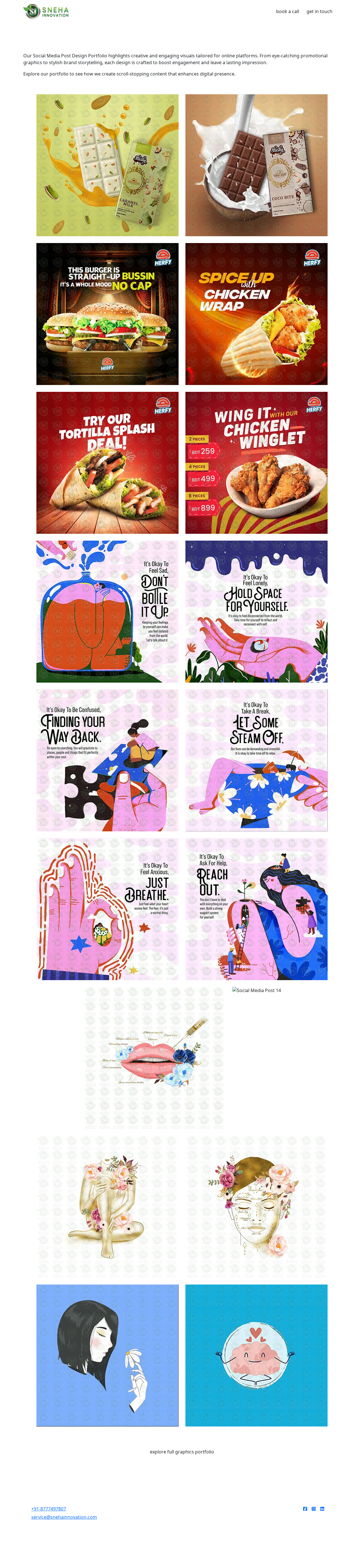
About (174, 12)
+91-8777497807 (48, 1509)
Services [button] (195, 12)
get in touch (319, 11)
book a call (287, 11)
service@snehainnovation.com (64, 1517)
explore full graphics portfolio (182, 1452)
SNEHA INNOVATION (180, 1542)
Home (157, 12)
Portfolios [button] (229, 12)
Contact (261, 12)
